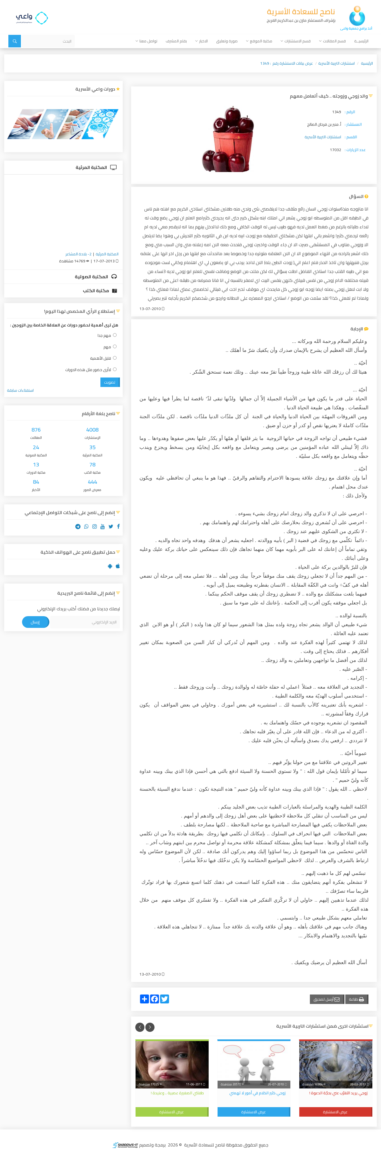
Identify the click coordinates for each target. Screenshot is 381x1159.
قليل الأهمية (100, 358)
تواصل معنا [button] (148, 41)
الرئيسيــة (361, 41)
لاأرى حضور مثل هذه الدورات (88, 369)
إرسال (35, 622)
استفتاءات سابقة (20, 390)
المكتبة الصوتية (92, 276)
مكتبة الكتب (96, 290)
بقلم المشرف (176, 41)
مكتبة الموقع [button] (261, 41)
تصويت (109, 382)
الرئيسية (367, 63)
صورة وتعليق (227, 41)
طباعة (354, 999)
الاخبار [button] (203, 41)
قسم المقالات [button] (334, 41)
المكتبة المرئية (92, 167)
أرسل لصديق (324, 999)
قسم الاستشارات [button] (297, 41)
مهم (107, 346)
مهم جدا (104, 335)
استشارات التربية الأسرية (336, 63)
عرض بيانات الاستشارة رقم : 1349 (286, 63)
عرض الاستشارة (335, 1112)
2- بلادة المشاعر (78, 254)
